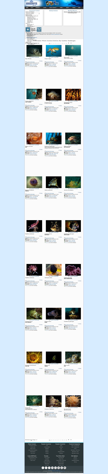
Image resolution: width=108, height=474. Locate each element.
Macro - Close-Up (72, 152)
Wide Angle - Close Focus (75, 450)
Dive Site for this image (69, 61)
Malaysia (46, 451)
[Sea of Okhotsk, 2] (34, 39)
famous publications (55, 34)
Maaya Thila (61, 458)
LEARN (44, 7)
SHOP (79, 7)
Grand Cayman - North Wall (61, 460)
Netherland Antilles (61, 451)
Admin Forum (47, 463)
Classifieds (47, 458)
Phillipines (61, 453)
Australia (47, 453)
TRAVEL (74, 7)
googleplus (49, 468)
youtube (61, 468)
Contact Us (75, 458)
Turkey (35, 65)
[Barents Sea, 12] (34, 24)
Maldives (46, 450)
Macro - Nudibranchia (34, 107)
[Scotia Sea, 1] (34, 21)
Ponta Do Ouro (61, 465)
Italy (61, 448)
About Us (75, 457)
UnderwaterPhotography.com (58, 470)
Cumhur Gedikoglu (35, 57)
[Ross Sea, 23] (34, 20)
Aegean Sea (32, 65)
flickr (46, 468)
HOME (27, 7)
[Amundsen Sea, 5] (34, 17)
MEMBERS (38, 7)
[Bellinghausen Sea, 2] (34, 18)
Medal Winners (32, 451)
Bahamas (47, 448)
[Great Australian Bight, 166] (34, 19)
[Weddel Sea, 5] (34, 22)
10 (66, 43)
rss (55, 468)
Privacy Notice (51, 470)
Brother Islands (61, 463)
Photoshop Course (33, 458)
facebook (43, 468)
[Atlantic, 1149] (34, 42)
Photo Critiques (47, 457)
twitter (58, 468)
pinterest (52, 468)
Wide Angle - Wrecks (75, 453)
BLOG (32, 7)
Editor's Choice (32, 448)
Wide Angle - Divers (75, 451)
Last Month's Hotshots (32, 445)
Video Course (32, 460)
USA (47, 445)
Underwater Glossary (75, 460)
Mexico (61, 450)
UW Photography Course (33, 457)
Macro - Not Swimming (75, 445)
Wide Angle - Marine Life (53, 153)
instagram (65, 468)
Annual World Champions (32, 450)
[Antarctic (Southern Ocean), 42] (34, 16)
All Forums (47, 465)
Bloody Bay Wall (61, 457)
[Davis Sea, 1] (34, 25)
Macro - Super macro (72, 108)
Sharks (75, 448)
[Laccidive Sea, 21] (34, 35)
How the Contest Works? (31, 37)
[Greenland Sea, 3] (34, 26)
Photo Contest (47, 460)
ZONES (61, 7)
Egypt (61, 445)
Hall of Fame (33, 453)
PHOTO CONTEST (53, 7)
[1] (49, 43)
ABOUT (67, 7)
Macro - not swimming (34, 64)
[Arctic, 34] (34, 23)
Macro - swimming (52, 64)
